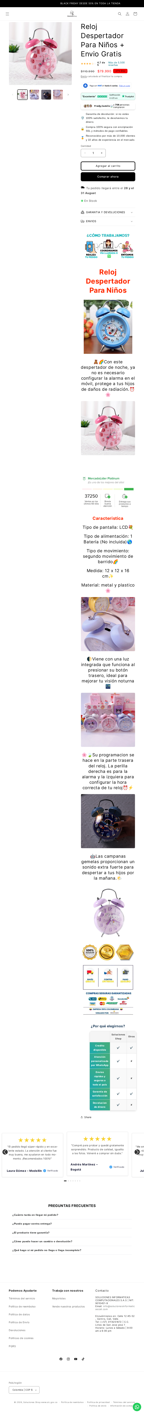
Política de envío (98, 1406)
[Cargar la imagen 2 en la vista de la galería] (34, 95)
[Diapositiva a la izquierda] (13, 95)
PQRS (12, 1346)
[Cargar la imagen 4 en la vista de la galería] (58, 95)
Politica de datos (19, 1314)
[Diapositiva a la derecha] (68, 95)
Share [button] (87, 1117)
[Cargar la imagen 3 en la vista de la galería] (46, 95)
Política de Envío (19, 1322)
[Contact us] (137, 1407)
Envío (84, 76)
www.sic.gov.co (49, 1402)
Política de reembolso (22, 1306)
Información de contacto (122, 1406)
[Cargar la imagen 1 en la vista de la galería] (22, 95)
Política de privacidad (98, 1402)
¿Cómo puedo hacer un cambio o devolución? (42, 1241)
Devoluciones (17, 1330)
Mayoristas (59, 1298)
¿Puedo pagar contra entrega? (32, 1223)
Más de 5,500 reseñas (116, 63)
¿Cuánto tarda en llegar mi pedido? (35, 1214)
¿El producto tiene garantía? (31, 1232)
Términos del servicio (22, 1298)
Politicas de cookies (21, 1338)
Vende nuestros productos (68, 1306)
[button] (7, 14)
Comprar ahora (108, 176)
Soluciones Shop (32, 1402)
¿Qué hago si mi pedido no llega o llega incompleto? (46, 1250)
